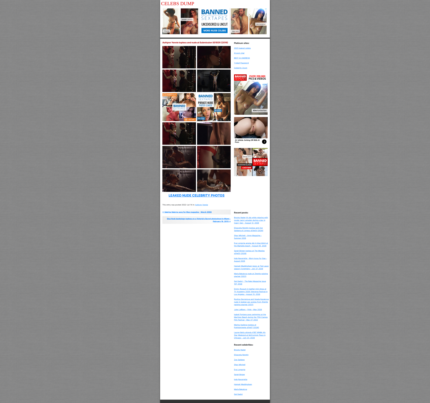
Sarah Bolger (239, 374)
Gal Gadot (238, 394)
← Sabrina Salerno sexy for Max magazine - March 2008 (187, 212)
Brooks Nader (240, 350)
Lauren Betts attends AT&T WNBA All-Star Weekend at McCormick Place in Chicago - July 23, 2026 (250, 335)
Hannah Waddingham (243, 384)
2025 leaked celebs (242, 48)
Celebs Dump (177, 3)
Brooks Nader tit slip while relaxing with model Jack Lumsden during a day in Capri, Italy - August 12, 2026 (251, 220)
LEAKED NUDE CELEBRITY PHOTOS (197, 195)
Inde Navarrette (240, 379)
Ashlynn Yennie (201, 205)
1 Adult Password (241, 63)
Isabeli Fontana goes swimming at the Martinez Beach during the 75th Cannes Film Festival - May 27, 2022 (251, 317)
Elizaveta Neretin (241, 355)
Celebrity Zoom (240, 68)
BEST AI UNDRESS (242, 58)
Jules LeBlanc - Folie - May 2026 (248, 309)
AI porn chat (239, 53)
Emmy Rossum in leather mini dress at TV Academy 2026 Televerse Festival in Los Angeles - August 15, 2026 (251, 291)
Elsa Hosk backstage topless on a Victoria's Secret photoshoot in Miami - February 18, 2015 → (199, 220)
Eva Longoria (239, 369)
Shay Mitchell (239, 365)
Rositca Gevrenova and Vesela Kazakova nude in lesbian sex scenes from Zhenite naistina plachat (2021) (251, 302)
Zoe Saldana (239, 360)
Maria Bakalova (240, 389)
